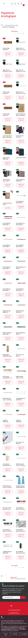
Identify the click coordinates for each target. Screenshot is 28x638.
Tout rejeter (14, 633)
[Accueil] (2, 25)
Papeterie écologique (9, 27)
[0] (22, 3)
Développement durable (11, 25)
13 (23, 33)
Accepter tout (6, 634)
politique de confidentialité (10, 627)
